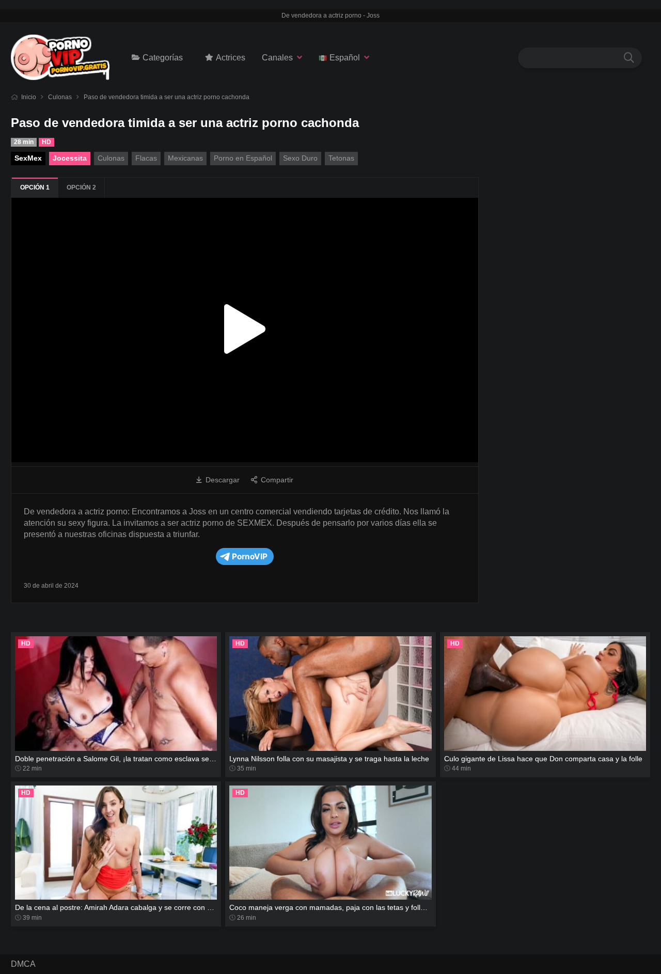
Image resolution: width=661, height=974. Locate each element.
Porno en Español (243, 158)
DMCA (23, 964)
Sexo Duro (300, 158)
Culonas (60, 97)
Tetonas (341, 158)
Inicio (28, 97)
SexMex (28, 158)
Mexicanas (185, 158)
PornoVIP (249, 556)
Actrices (230, 57)
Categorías (163, 57)
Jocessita (70, 158)
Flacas (146, 158)
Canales (277, 57)
